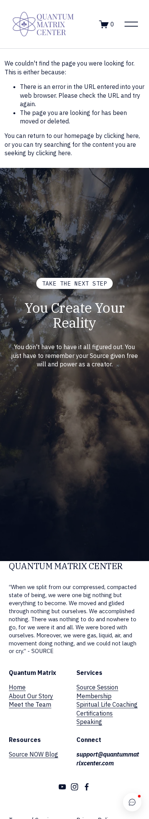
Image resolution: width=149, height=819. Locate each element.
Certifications (94, 713)
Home (17, 687)
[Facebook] (87, 787)
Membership (94, 696)
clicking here (121, 136)
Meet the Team (30, 704)
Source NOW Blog (33, 754)
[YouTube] (62, 787)
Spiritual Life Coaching (107, 704)
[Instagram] (74, 787)
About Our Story (31, 696)
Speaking (89, 721)
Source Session (97, 687)
